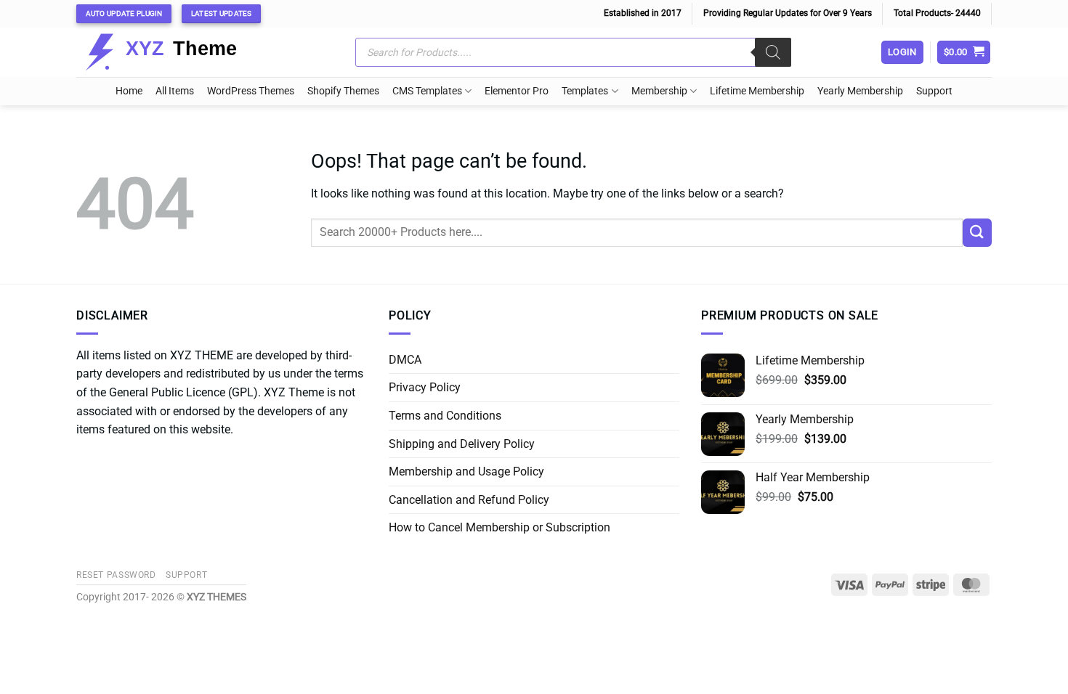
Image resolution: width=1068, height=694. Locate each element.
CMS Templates (427, 91)
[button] (964, 53)
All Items (174, 91)
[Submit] (977, 233)
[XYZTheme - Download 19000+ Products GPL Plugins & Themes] (172, 52)
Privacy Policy (425, 387)
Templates (585, 91)
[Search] (773, 52)
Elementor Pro (517, 91)
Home (129, 91)
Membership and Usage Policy (466, 471)
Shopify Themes (343, 91)
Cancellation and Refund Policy (469, 500)
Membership (659, 91)
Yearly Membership (860, 91)
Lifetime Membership (757, 91)
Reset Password (116, 575)
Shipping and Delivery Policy (462, 444)
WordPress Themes (250, 91)
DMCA (405, 360)
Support (934, 91)
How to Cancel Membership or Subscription (499, 527)
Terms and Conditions (445, 415)
